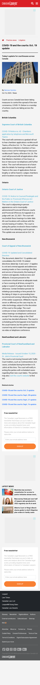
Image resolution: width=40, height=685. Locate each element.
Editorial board (22, 618)
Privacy (29, 629)
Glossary (5, 614)
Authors (32, 614)
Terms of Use (33, 633)
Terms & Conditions (8, 637)
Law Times (6, 598)
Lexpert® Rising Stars (10, 605)
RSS (3, 623)
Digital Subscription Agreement (27, 637)
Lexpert (5, 594)
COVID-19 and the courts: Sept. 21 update (19, 399)
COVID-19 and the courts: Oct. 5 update (18, 390)
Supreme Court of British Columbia (17, 124)
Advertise (5, 629)
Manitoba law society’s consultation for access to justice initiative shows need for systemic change (25, 492)
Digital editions (23, 614)
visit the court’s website (19, 376)
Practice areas (11, 40)
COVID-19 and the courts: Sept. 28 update (19, 395)
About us (13, 629)
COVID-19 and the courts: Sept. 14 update (19, 404)
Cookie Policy (6, 633)
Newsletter (13, 614)
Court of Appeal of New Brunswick (16, 246)
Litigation (22, 40)
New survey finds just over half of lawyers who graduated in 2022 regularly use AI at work (26, 501)
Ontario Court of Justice (12, 189)
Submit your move (8, 642)
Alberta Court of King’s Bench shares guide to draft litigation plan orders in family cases (26, 510)
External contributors (9, 618)
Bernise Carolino (10, 90)
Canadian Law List (8, 601)
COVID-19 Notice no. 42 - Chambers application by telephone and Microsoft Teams (18, 134)
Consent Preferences (19, 633)
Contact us (21, 629)
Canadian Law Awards (10, 608)
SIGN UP (20, 446)
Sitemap (32, 618)
